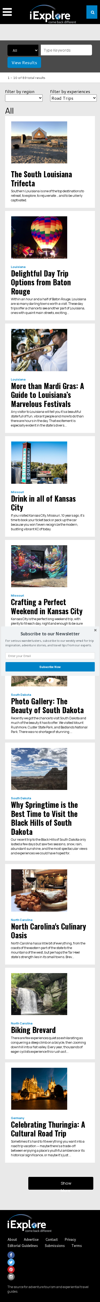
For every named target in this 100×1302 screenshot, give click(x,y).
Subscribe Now (50, 667)
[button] (50, 633)
